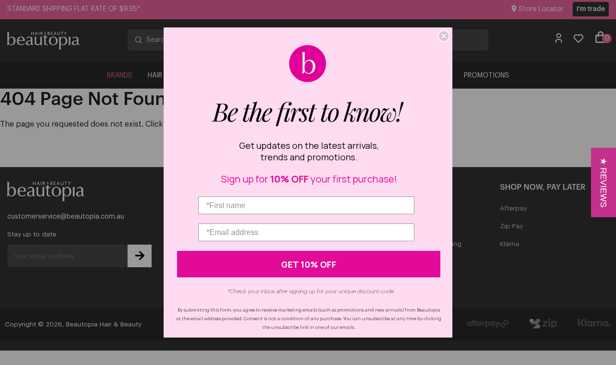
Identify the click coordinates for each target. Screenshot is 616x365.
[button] (603, 182)
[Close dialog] (444, 36)
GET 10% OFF (308, 264)
